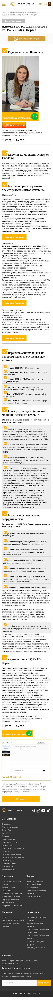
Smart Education (34, 896)
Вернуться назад (13, 21)
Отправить (44, 982)
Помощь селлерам (35, 881)
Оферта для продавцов (13, 857)
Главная (4, 12)
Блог (4, 917)
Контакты (6, 833)
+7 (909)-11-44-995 (13, 140)
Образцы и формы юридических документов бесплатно (13, 902)
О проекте (6, 824)
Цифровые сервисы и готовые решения (24, 12)
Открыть (20, 799)
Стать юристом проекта (13, 920)
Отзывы (5, 836)
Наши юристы (8, 839)
